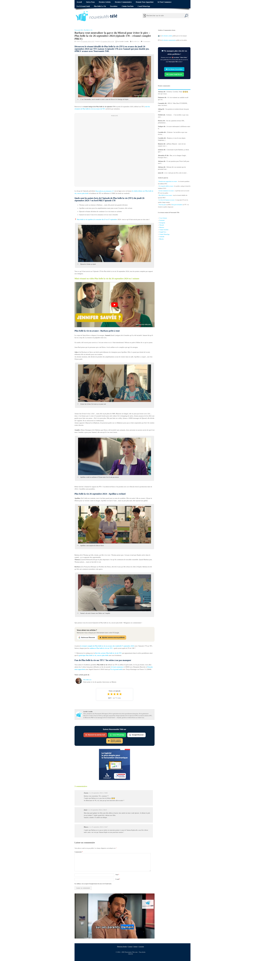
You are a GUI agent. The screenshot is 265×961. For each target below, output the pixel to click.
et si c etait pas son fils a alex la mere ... (176, 173)
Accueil (79, 2)
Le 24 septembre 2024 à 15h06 (98, 793)
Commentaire (79, 852)
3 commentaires (146, 41)
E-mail (118, 879)
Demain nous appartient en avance (168, 181)
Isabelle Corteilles (124, 41)
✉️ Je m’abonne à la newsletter (174, 69)
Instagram (162, 222)
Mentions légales (122, 946)
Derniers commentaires (123, 2)
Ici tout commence (164, 2)
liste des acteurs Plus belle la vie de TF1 (108, 653)
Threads (161, 225)
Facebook (161, 220)
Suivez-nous (90, 2)
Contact (130, 946)
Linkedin (161, 236)
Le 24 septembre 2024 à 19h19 (98, 810)
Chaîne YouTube (128, 6)
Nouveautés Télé (79, 30)
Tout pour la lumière (176, 204)
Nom (117, 874)
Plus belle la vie (100, 6)
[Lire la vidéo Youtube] (115, 304)
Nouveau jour (162, 204)
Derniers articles (105, 2)
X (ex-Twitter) (163, 218)
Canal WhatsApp (144, 6)
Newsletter (113, 6)
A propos (141, 946)
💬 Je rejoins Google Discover (174, 74)
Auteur (135, 946)
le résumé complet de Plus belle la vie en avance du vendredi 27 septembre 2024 (107, 646)
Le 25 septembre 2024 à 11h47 (99, 827)
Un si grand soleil (83, 6)
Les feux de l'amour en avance (167, 200)
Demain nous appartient (144, 2)
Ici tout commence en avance (166, 190)
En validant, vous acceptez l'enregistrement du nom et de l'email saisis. (93, 883)
